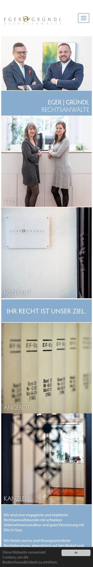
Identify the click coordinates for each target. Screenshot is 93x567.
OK (75, 552)
